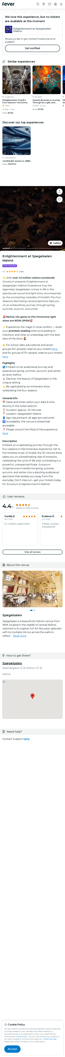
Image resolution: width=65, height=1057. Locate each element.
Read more (19, 635)
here (54, 349)
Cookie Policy (21, 1036)
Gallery (57, 243)
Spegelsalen (12, 663)
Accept (12, 1049)
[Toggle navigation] (61, 4)
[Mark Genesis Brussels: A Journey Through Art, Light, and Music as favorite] (57, 69)
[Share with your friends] (60, 191)
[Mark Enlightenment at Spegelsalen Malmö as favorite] (60, 199)
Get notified (32, 48)
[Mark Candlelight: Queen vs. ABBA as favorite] (27, 130)
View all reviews (32, 552)
